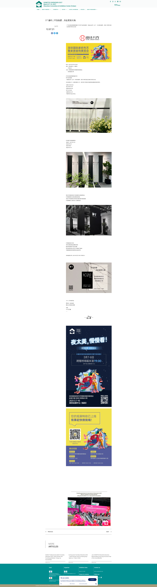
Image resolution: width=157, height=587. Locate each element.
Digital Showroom (73, 9)
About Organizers (91, 9)
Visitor (63, 9)
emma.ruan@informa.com (98, 571)
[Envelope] (120, 1)
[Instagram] (113, 1)
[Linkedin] (118, 1)
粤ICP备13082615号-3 (64, 585)
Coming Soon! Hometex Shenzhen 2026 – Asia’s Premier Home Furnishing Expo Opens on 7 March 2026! (78, 556)
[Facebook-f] (110, 1)
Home (38, 9)
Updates (83, 9)
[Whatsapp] (115, 1)
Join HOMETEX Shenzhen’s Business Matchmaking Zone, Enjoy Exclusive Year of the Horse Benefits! (101, 556)
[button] (52, 33)
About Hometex (45, 9)
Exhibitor (55, 9)
